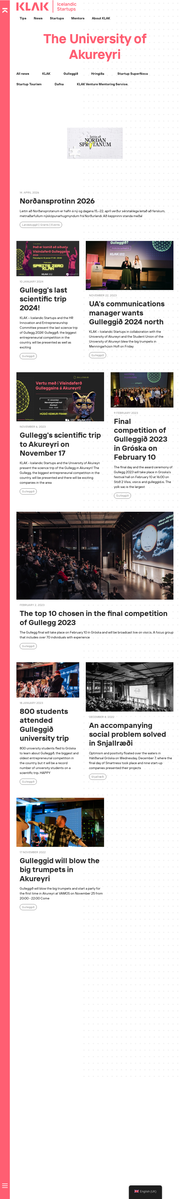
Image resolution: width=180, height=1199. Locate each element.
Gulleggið (71, 74)
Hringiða (97, 74)
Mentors (77, 18)
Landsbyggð (30, 224)
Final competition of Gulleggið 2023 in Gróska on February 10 (140, 439)
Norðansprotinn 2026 (57, 200)
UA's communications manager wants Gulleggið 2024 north (127, 312)
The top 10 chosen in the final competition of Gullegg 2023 (94, 617)
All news (22, 74)
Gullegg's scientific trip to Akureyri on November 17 (60, 444)
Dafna (59, 84)
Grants (44, 224)
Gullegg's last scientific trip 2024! (43, 298)
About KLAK (101, 18)
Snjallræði (97, 776)
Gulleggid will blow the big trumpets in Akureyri (60, 869)
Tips (23, 18)
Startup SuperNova (132, 74)
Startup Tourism (28, 84)
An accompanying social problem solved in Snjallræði (127, 734)
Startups (57, 18)
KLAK (46, 74)
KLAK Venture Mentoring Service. (102, 84)
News (38, 18)
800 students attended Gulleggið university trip (44, 724)
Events (55, 224)
